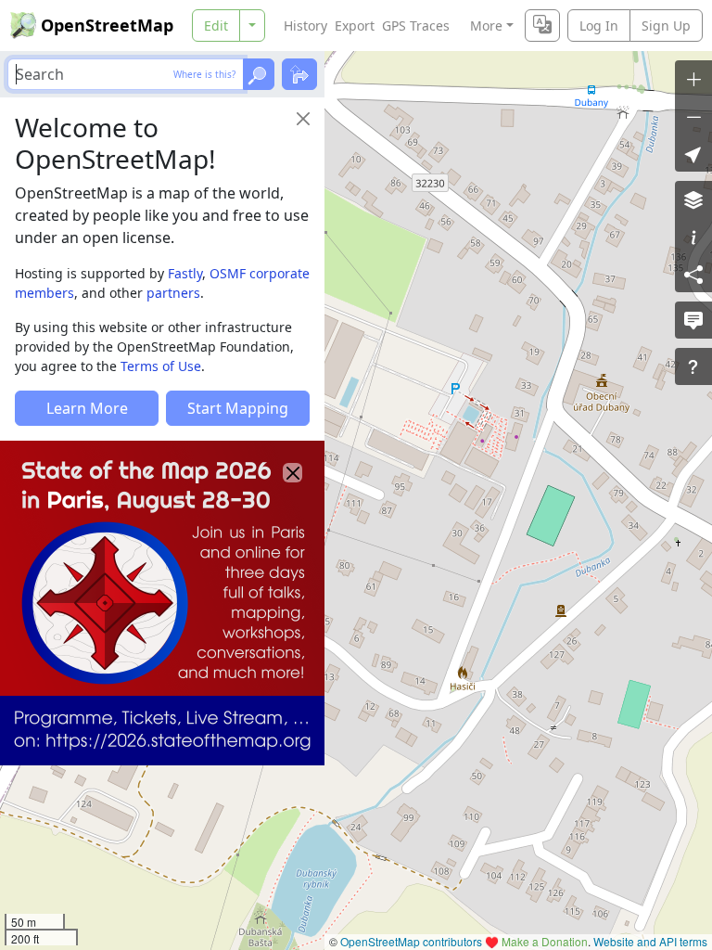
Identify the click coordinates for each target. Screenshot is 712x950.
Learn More (87, 408)
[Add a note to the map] (693, 320)
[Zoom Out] (693, 116)
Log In (598, 25)
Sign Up (666, 25)
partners (173, 293)
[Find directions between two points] (299, 74)
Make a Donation (545, 941)
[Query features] (693, 366)
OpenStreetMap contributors (411, 941)
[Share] (693, 273)
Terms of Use (161, 366)
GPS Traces (416, 25)
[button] (693, 153)
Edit (216, 25)
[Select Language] (542, 25)
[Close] (303, 119)
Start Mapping (237, 408)
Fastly (185, 273)
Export (355, 25)
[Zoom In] (693, 78)
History (305, 25)
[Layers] (693, 199)
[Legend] (693, 236)
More (486, 25)
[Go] (258, 74)
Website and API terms (650, 941)
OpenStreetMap (107, 25)
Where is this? (204, 74)
